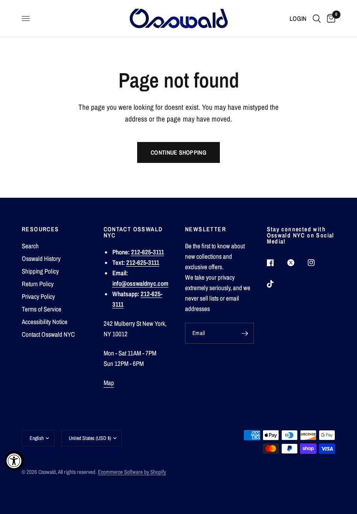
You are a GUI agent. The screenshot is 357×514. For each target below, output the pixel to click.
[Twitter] (296, 262)
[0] (329, 18)
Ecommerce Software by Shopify (132, 472)
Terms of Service (41, 309)
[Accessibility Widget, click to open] (14, 460)
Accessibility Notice (44, 321)
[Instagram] (317, 262)
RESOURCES (40, 229)
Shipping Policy (40, 271)
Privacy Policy (38, 296)
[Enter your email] (245, 333)
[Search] (317, 18)
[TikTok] (276, 284)
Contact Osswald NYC (48, 334)
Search (30, 245)
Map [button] (109, 382)
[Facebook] (276, 262)
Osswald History (41, 258)
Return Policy (38, 283)
